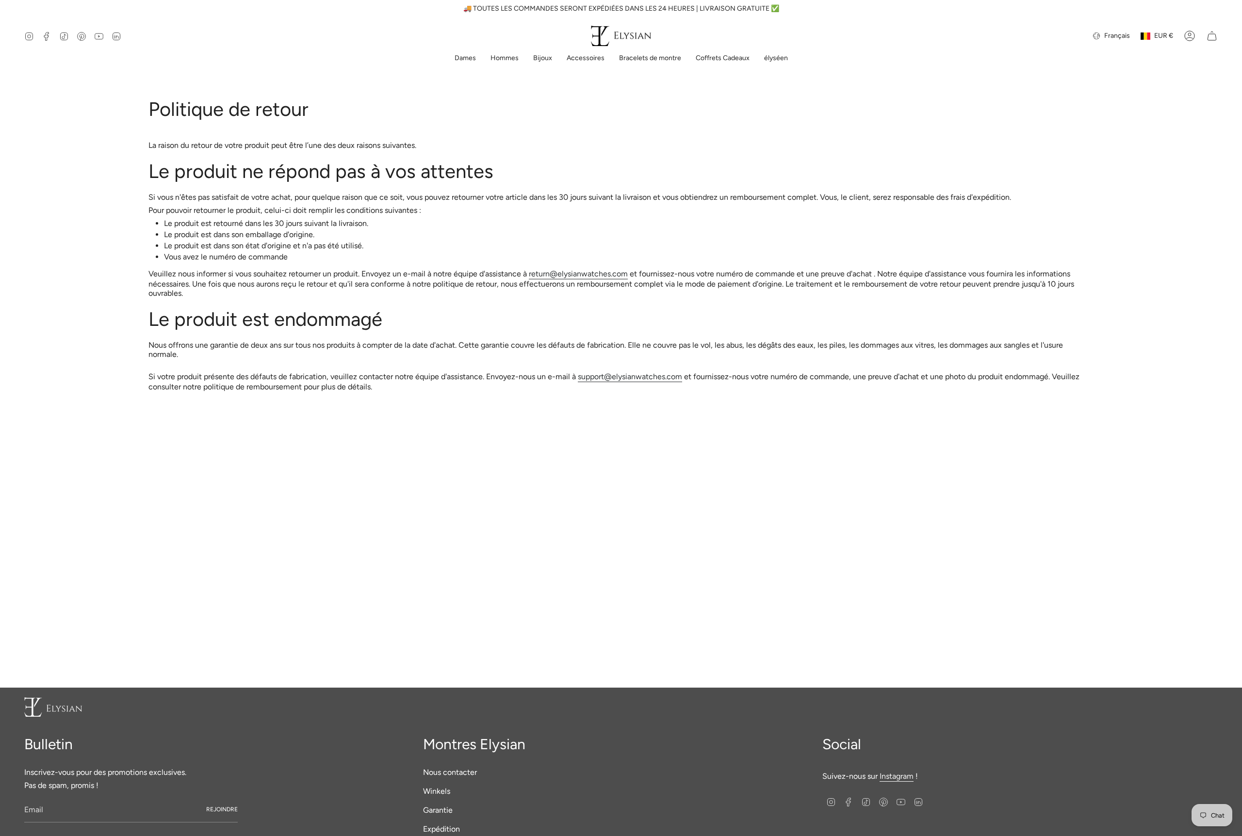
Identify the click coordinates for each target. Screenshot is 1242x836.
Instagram (897, 776)
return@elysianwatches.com (578, 273)
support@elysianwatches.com (630, 376)
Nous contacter (450, 772)
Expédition (441, 829)
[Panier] (1212, 36)
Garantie (438, 810)
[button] (465, 59)
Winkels (436, 791)
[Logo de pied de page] (53, 707)
